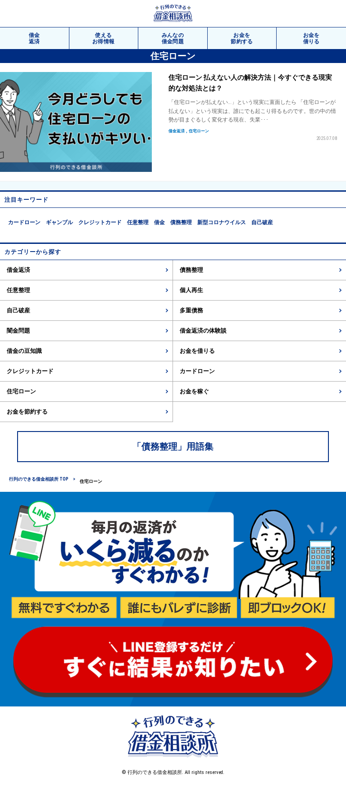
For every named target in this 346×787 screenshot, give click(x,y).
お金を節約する (27, 411)
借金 (34, 38)
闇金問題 (18, 330)
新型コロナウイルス (221, 222)
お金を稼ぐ (194, 391)
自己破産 (262, 222)
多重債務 (191, 310)
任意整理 (138, 222)
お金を (242, 38)
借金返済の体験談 (203, 330)
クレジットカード (100, 222)
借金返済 (18, 269)
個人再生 (191, 290)
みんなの (173, 38)
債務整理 (181, 222)
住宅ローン (21, 391)
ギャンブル (59, 222)
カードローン (24, 222)
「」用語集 (173, 446)
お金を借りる (197, 350)
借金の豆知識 (24, 350)
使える (103, 38)
